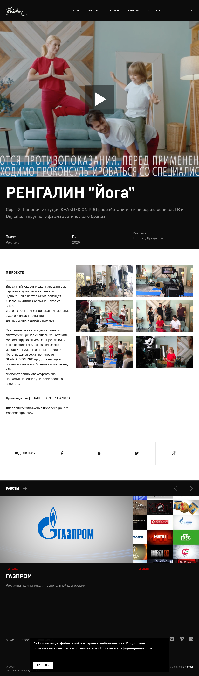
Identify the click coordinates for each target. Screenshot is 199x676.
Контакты (154, 10)
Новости (132, 10)
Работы (92, 10)
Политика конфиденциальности (23, 670)
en (191, 10)
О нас (76, 10)
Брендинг (145, 568)
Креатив (139, 238)
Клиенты (112, 10)
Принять (43, 665)
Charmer (188, 667)
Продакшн (155, 238)
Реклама (12, 242)
